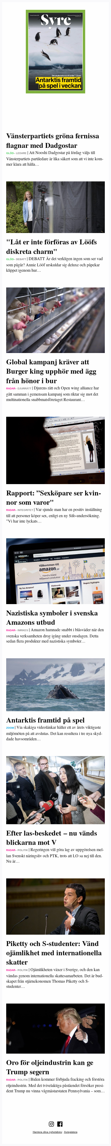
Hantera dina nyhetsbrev (47, 1132)
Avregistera (70, 1132)
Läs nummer (55, 108)
